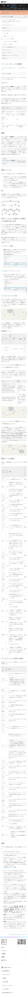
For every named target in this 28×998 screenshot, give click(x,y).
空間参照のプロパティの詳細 (10, 867)
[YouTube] (24, 943)
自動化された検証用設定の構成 (9, 21)
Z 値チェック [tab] (6, 58)
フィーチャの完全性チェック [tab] (9, 47)
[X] (22, 940)
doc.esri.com (6, 13)
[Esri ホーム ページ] (3, 2)
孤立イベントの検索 (7, 44)
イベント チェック (6, 22)
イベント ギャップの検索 (8, 38)
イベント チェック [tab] (7, 30)
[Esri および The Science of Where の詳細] (3, 942)
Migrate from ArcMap (24, 9)
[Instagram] (22, 943)
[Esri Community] (19, 943)
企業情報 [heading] (2, 956)
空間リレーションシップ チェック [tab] (10, 55)
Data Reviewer (12, 19)
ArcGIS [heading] (2, 947)
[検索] (23, 2)
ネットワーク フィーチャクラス (9, 162)
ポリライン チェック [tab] (7, 52)
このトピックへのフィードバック (19, 934)
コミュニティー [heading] (4, 950)
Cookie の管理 (5, 989)
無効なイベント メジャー (8, 36)
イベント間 (5, 33)
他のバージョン (12, 68)
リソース (13, 5)
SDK (20, 8)
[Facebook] (19, 940)
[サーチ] (25, 16)
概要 (4, 5)
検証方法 (18, 21)
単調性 (5, 901)
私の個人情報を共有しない (7, 992)
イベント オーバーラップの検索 (9, 41)
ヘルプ (2, 19)
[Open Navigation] (26, 2)
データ (6, 19)
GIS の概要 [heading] (3, 953)
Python (15, 8)
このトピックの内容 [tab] (6, 73)
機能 (8, 5)
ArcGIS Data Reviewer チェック (8, 25)
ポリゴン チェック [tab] (7, 49)
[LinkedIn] (24, 940)
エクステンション (21, 5)
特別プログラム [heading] (4, 960)
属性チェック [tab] (6, 27)
